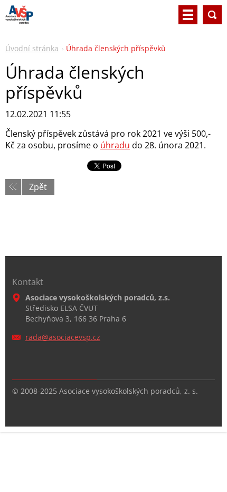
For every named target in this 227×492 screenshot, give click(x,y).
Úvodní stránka (32, 48)
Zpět (38, 187)
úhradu (115, 145)
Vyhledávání (212, 14)
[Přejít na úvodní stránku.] (19, 19)
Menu (187, 14)
